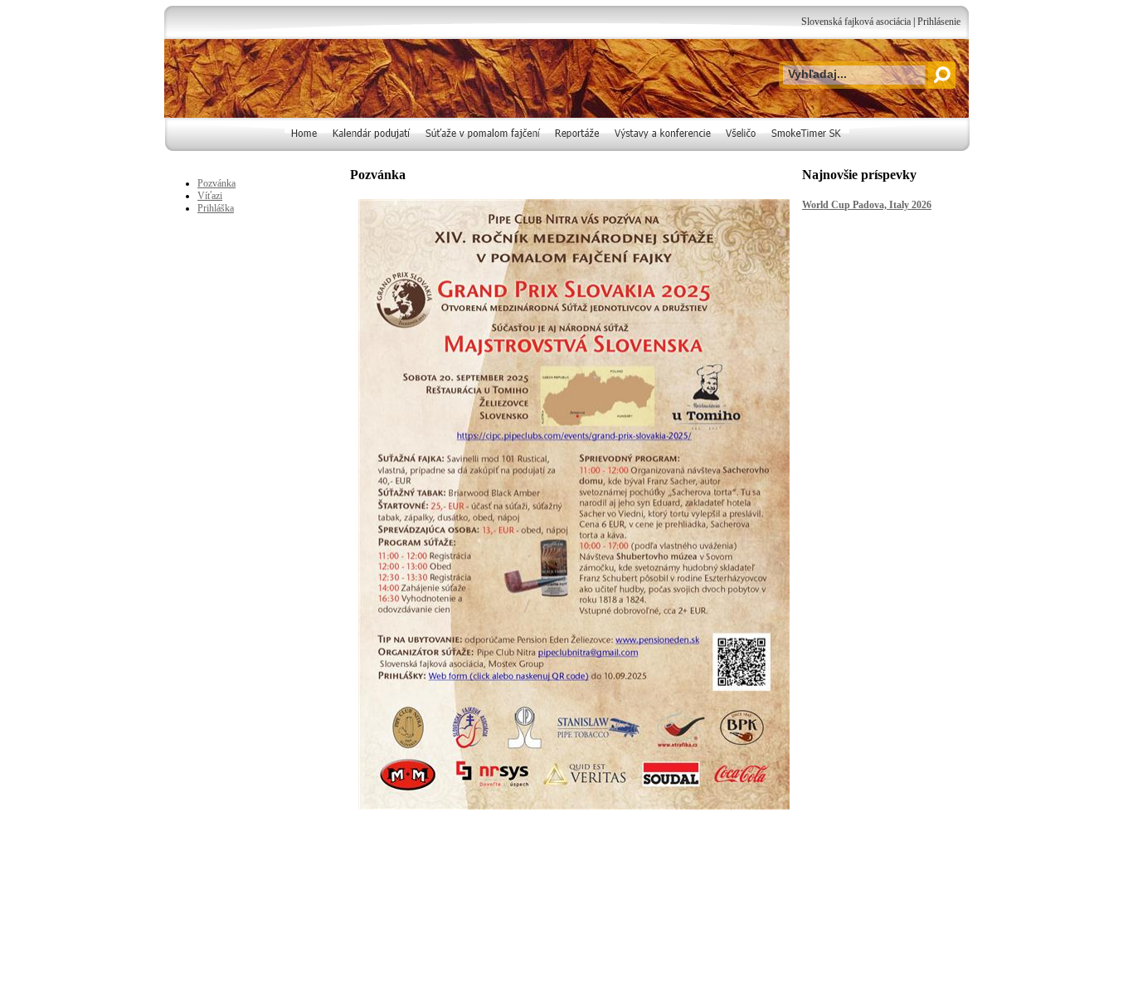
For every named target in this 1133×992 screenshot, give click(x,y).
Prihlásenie (938, 21)
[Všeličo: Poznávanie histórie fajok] (742, 147)
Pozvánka (216, 183)
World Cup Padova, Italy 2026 (866, 205)
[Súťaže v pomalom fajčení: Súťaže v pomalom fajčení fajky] (483, 147)
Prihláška (215, 208)
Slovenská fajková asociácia (856, 21)
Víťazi (209, 196)
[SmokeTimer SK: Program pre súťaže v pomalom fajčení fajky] (807, 147)
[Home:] (305, 147)
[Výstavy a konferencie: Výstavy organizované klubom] (663, 147)
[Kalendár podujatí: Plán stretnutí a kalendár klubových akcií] (372, 147)
